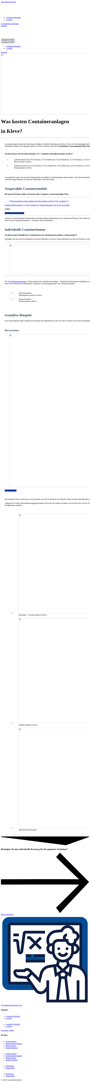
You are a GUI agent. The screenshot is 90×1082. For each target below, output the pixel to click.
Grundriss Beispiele (13, 18)
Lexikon (9, 20)
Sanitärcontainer (12, 1048)
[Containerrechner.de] (22, 13)
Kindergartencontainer (18, 281)
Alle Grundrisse (10, 491)
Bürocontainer (11, 1046)
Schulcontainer (11, 1041)
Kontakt (4, 26)
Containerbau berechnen (10, 24)
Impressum (10, 1066)
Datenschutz (10, 1068)
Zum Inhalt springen (8, 2)
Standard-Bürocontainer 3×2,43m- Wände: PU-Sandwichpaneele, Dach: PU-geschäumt (37, 205)
